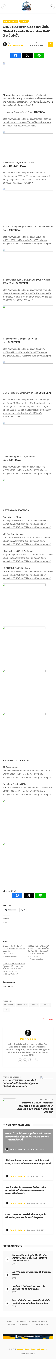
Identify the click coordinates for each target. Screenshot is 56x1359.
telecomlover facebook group (32, 1349)
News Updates (10, 21)
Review (12, 1324)
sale (6, 1010)
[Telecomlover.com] (26, 6)
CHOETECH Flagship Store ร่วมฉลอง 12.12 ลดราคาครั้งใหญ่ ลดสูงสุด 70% (14, 966)
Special (24, 1324)
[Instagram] (36, 1060)
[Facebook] (30, 1060)
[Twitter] (25, 1060)
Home (10, 1321)
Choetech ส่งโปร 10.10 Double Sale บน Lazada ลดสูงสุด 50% (14, 948)
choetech (8, 1005)
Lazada (43, 95)
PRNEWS (24, 21)
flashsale (22, 1005)
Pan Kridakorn (16, 45)
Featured (22, 1321)
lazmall (45, 1005)
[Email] (20, 1060)
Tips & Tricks (40, 1324)
